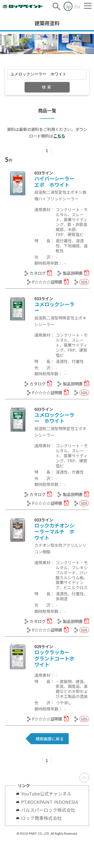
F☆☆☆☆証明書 (47, 282)
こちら (59, 136)
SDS (84, 282)
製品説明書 (73, 273)
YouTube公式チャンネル (48, 793)
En (77, 6)
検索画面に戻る (50, 739)
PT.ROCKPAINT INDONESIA (49, 802)
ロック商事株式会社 (41, 818)
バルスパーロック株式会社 (48, 810)
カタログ (38, 273)
